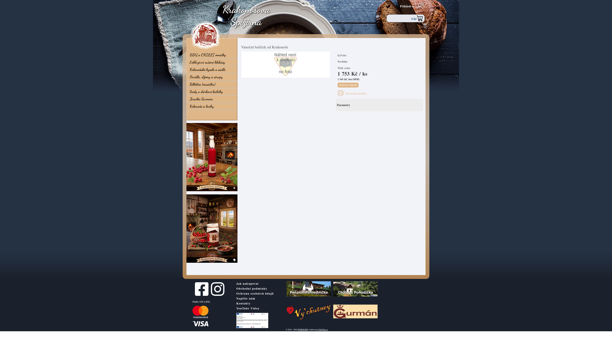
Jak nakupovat (247, 283)
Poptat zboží (348, 85)
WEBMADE (303, 329)
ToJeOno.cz (323, 329)
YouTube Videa (247, 308)
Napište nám (245, 298)
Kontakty (243, 303)
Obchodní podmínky (251, 288)
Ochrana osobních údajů (255, 293)
